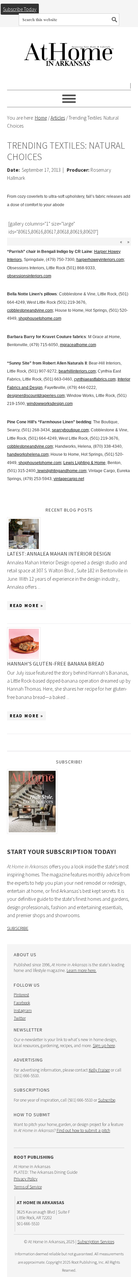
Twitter (20, 1018)
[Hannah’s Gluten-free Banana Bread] (69, 644)
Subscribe (17, 928)
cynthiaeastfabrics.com (95, 379)
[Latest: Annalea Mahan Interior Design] (69, 534)
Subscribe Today (20, 9)
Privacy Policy (26, 1179)
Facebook (22, 1003)
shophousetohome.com (39, 318)
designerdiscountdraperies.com (36, 395)
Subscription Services (95, 1242)
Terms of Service (28, 1187)
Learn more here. (81, 970)
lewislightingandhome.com (61, 470)
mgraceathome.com (78, 344)
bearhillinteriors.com (77, 371)
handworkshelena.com (28, 454)
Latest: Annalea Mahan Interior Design (59, 553)
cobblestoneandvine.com (30, 310)
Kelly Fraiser (99, 1070)
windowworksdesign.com (50, 403)
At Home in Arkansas (69, 51)
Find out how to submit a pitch (83, 1130)
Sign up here (104, 1045)
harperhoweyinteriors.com (100, 259)
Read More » (26, 605)
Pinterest (21, 995)
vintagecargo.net (69, 478)
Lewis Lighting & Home (84, 462)
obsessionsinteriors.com (29, 276)
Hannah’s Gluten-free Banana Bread (55, 663)
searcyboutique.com (70, 430)
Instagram (23, 1010)
